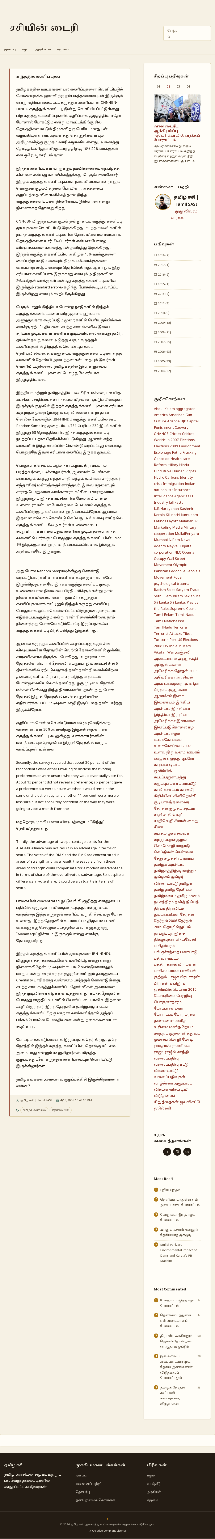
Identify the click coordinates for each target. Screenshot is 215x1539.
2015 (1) (163, 284)
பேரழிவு (184, 996)
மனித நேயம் (181, 1027)
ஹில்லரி (162, 1108)
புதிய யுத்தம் (170, 1190)
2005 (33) (164, 361)
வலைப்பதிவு (166, 1058)
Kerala (159, 515)
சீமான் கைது (186, 821)
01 (158, 87)
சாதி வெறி (173, 815)
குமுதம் (175, 809)
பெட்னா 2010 (185, 990)
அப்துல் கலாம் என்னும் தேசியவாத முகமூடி (179, 1232)
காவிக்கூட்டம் (166, 790)
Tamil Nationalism (169, 621)
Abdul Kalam (164, 409)
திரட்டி (159, 908)
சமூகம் (63, 50)
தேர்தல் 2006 (60, 1110)
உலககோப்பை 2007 (172, 746)
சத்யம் (189, 809)
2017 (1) (163, 265)
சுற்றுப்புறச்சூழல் (170, 840)
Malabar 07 (188, 521)
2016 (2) (163, 275)
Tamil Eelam (164, 615)
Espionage (162, 453)
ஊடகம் (193, 752)
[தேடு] (168, 36)
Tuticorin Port (165, 640)
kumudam (189, 515)
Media (177, 527)
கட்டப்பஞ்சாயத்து (170, 777)
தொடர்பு (83, 1492)
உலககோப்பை (168, 740)
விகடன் (161, 1089)
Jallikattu (176, 502)
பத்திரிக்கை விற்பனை (175, 965)
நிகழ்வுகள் (164, 940)
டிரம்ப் (188, 859)
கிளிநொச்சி (184, 796)
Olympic (180, 565)
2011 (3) (163, 303)
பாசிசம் (161, 971)
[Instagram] (177, 1152)
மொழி (175, 1039)
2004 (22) (164, 371)
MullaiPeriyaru (187, 534)
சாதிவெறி (163, 821)
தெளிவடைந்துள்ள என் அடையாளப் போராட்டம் (180, 1202)
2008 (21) (164, 332)
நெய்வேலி (186, 940)
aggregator (185, 409)
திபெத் (192, 902)
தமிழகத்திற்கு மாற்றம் (175, 871)
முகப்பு (10, 50)
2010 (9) (163, 313)
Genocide (161, 459)
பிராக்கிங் (163, 983)
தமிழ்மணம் (165, 896)
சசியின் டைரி (44, 28)
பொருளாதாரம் (168, 1002)
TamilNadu (163, 627)
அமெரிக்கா (165, 677)
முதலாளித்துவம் (184, 1033)
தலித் (179, 902)
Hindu (184, 465)
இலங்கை (185, 721)
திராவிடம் (175, 908)
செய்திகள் (164, 852)
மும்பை (161, 1039)
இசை (178, 696)
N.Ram (174, 540)
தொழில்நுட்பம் (177, 927)
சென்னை (184, 852)
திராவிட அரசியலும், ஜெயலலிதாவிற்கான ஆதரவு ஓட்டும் (176, 1341)
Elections (187, 440)
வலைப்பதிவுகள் (170, 1077)
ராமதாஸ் (162, 1046)
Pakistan (161, 571)
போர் (179, 1014)
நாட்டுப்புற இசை (169, 933)
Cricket (175, 434)
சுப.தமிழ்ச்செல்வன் (172, 834)
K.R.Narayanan (166, 509)
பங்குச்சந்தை (166, 952)
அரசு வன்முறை (169, 684)
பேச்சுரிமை (165, 996)
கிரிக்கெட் (163, 796)
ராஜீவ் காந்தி (176, 1052)
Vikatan (160, 652)
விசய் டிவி (178, 1089)
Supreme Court (183, 609)
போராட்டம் (163, 1014)
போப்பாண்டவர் (168, 1008)
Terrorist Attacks (168, 634)
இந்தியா (162, 715)
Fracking (189, 453)
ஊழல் (160, 759)
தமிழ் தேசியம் (178, 890)
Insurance (182, 490)
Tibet (187, 634)
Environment (190, 446)
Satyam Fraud (187, 590)
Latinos (160, 521)
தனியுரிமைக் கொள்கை (95, 1500)
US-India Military (177, 646)
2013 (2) (163, 294)
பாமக (173, 971)
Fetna (177, 453)
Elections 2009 (166, 446)
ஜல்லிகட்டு (190, 1102)
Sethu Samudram (168, 596)
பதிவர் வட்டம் (166, 958)
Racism (160, 590)
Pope (177, 577)
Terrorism (181, 627)
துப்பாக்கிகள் (166, 915)
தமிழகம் (162, 877)
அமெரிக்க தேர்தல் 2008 (176, 671)
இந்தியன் (180, 709)
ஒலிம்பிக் (163, 771)
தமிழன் (186, 883)
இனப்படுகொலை (170, 727)
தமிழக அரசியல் (34, 1110)
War (170, 652)
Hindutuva (162, 471)
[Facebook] (167, 1152)
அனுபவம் (177, 690)
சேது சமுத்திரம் (168, 859)
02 (168, 87)
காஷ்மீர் (187, 790)
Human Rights (184, 471)
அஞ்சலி (183, 652)
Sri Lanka (161, 602)
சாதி (158, 815)
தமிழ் (159, 890)
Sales (171, 590)
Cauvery (182, 428)
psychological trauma (171, 584)
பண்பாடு (188, 952)
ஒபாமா (176, 765)
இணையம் (164, 702)
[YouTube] (187, 1152)
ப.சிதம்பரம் (164, 946)
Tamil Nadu (184, 615)
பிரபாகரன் (190, 977)
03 (178, 87)
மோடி (187, 1039)
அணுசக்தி (188, 659)
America (161, 415)
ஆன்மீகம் (163, 696)
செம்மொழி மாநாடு (172, 846)
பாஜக (173, 977)
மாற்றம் (161, 1033)
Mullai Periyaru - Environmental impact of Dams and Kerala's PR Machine (178, 1253)
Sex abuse (192, 596)
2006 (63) (164, 352)
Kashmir (187, 509)
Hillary (173, 465)
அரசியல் (43, 50)
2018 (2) (163, 255)
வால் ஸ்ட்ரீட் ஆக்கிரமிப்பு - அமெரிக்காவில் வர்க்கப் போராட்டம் (177, 133)
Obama (188, 552)
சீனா (158, 827)
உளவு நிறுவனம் (170, 752)
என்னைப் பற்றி (88, 1484)
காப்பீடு (189, 784)
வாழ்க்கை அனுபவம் (173, 1083)
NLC (177, 552)
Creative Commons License (109, 1531)
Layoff (172, 521)
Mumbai (161, 540)
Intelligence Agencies (171, 496)
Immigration (173, 484)
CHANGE (161, 434)
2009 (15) (164, 323)
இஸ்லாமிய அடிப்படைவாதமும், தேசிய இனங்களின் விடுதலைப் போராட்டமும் (176, 1367)
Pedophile (177, 571)
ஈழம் (25, 50)
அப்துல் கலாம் (167, 665)
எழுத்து (174, 759)
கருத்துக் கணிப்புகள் (39, 76)
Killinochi (173, 515)
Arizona (173, 421)
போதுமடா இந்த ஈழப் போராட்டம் (177, 1217)
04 (188, 87)
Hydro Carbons (166, 477)
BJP (183, 421)
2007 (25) (164, 342)
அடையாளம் (165, 659)
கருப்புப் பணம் (167, 784)
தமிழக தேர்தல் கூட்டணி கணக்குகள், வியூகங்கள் (172, 1396)
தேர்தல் (187, 915)
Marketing (162, 527)
